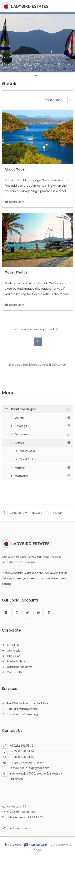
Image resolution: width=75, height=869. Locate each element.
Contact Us (14, 672)
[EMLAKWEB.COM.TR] (35, 844)
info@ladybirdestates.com (28, 762)
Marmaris (21, 476)
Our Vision (14, 656)
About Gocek (15, 169)
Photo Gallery (16, 661)
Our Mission (14, 651)
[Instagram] (17, 612)
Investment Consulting (22, 714)
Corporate (11, 630)
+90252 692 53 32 (21, 746)
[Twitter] (27, 612)
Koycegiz (21, 426)
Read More (17, 202)
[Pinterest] (49, 612)
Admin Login (18, 828)
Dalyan (20, 418)
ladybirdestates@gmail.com (29, 768)
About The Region (23, 409)
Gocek (19, 443)
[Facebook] (6, 612)
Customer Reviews (19, 667)
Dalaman (21, 434)
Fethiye (20, 468)
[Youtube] (38, 612)
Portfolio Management (22, 709)
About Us (13, 645)
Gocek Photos (16, 272)
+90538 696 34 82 (22, 751)
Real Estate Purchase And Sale (27, 703)
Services (9, 688)
